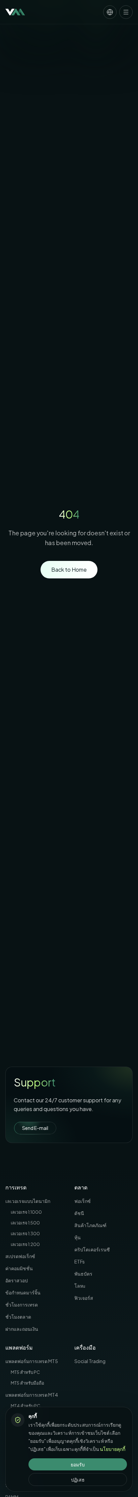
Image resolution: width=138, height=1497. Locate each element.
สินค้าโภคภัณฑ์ (90, 1225)
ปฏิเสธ (78, 1479)
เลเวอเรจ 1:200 (25, 1244)
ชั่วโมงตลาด (18, 1317)
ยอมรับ (78, 1464)
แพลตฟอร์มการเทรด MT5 (31, 1361)
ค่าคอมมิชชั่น (19, 1268)
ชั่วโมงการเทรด (21, 1305)
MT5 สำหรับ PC (25, 1372)
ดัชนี (79, 1213)
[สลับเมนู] (126, 12)
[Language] (110, 12)
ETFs (79, 1261)
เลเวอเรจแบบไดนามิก (27, 1201)
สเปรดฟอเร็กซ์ (20, 1256)
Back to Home (69, 569)
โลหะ (80, 1286)
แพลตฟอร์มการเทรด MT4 (31, 1395)
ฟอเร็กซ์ (82, 1201)
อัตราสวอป (16, 1280)
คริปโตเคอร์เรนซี (92, 1249)
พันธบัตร (83, 1274)
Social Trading (90, 1361)
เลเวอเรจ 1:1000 (26, 1212)
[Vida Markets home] (15, 12)
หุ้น (77, 1237)
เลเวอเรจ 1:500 (25, 1222)
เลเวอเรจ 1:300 (25, 1233)
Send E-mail (35, 1128)
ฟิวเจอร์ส (83, 1298)
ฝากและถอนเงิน (21, 1329)
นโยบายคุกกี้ (112, 1449)
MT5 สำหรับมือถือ (27, 1383)
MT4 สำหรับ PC (25, 1406)
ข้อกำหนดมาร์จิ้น (23, 1292)
